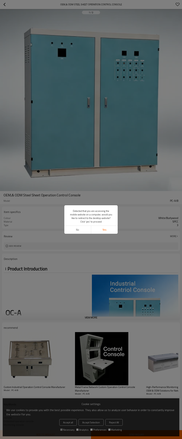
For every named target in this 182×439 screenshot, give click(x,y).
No (77, 230)
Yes (104, 230)
